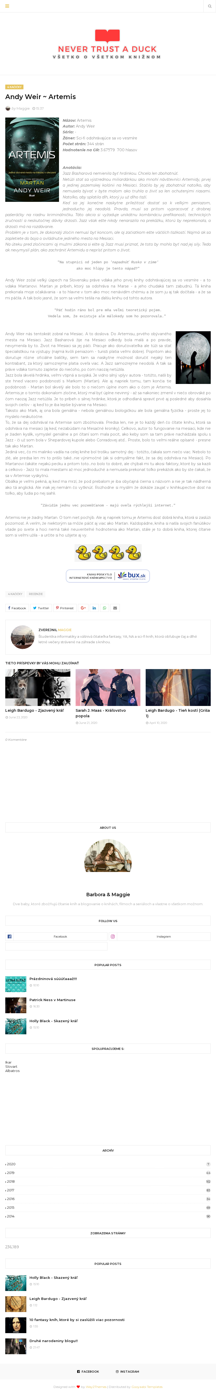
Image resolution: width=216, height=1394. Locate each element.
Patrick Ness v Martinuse (53, 1000)
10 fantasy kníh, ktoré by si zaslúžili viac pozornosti (77, 1320)
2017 (108, 1190)
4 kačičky (15, 594)
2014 (108, 1216)
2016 (108, 1199)
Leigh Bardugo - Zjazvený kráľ (34, 710)
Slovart (11, 1066)
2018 (108, 1181)
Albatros (12, 1071)
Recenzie (36, 594)
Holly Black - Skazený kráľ (53, 1021)
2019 (108, 1173)
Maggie (23, 108)
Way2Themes (96, 1387)
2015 (108, 1207)
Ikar (8, 1062)
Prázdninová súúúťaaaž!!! (53, 979)
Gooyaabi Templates (147, 1387)
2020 (108, 1164)
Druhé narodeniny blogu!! (54, 1341)
